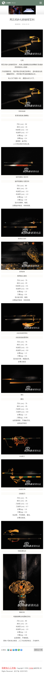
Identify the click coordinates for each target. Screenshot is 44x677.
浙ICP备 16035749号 (21, 671)
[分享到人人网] (16, 650)
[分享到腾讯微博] (14, 650)
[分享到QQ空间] (8, 650)
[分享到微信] (19, 650)
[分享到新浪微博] (11, 650)
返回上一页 (38, 650)
